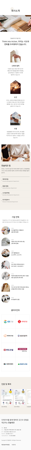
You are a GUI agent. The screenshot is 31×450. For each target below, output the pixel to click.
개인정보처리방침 (5, 444)
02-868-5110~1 (9, 433)
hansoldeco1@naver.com (10, 431)
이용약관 (14, 444)
